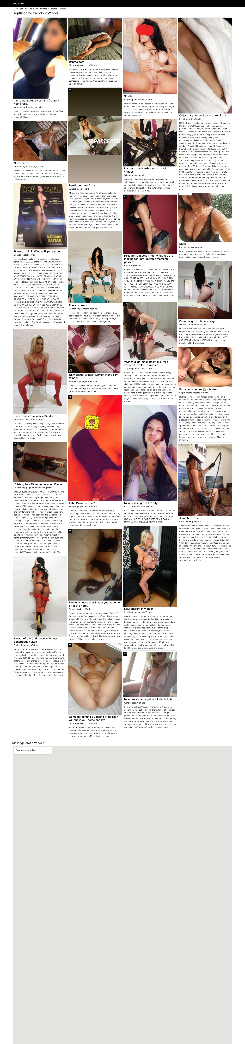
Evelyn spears (78, 305)
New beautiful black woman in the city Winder (93, 376)
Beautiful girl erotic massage (197, 321)
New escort (21, 163)
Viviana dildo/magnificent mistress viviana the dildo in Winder (146, 363)
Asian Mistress (188, 518)
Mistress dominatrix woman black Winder (145, 170)
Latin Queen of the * (82, 503)
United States (41, 9)
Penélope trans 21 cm (82, 185)
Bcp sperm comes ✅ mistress (198, 389)
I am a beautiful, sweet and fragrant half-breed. (36, 102)
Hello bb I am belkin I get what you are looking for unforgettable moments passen (148, 259)
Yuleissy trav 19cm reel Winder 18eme (38, 484)
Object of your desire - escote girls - (202, 115)
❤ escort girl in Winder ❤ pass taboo (38, 251)
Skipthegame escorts (22, 9)
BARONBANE (18, 3)
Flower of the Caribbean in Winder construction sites (35, 640)
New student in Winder (138, 608)
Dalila (182, 243)
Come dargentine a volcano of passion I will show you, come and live (94, 718)
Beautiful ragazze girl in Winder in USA (148, 699)
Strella (128, 96)
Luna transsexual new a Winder (33, 416)
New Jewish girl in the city (141, 503)
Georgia (53, 9)
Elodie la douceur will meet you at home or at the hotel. (94, 604)
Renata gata (76, 61)
